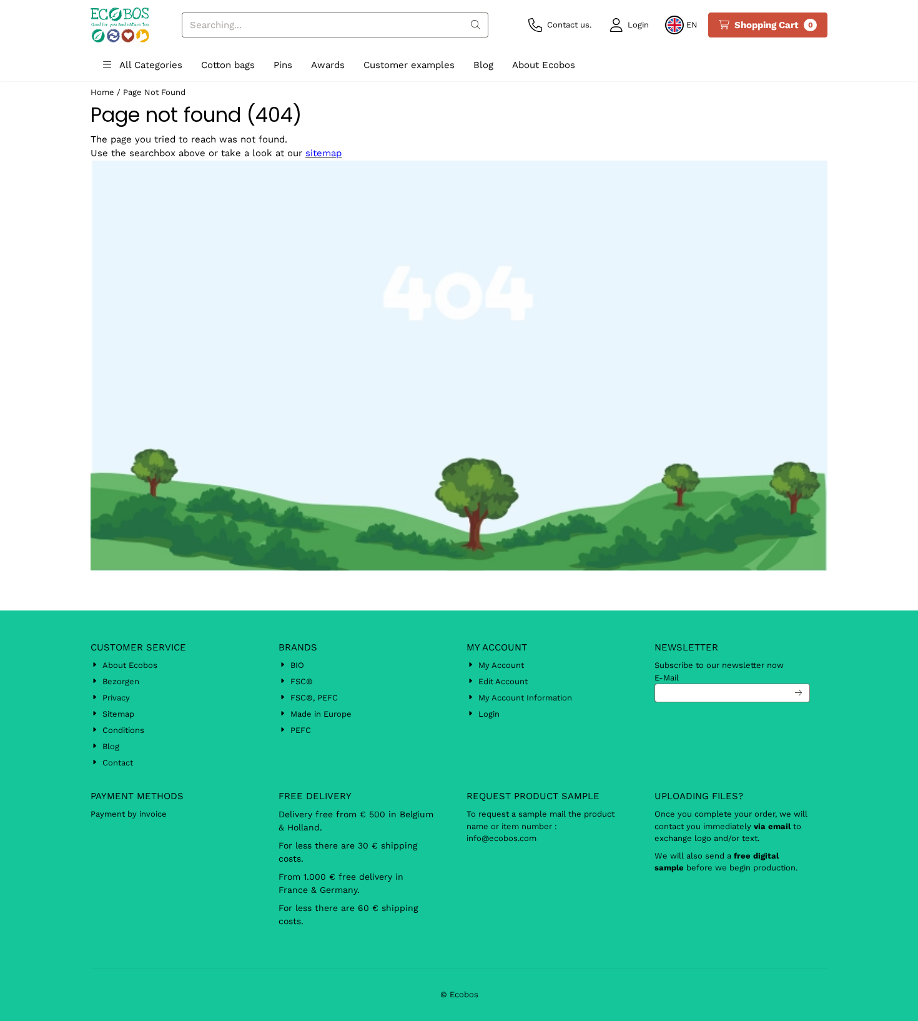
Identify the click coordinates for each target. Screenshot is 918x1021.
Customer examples (409, 65)
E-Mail (666, 677)
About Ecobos (543, 65)
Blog (483, 65)
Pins (283, 65)
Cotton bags (228, 65)
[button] (629, 25)
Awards (328, 65)
